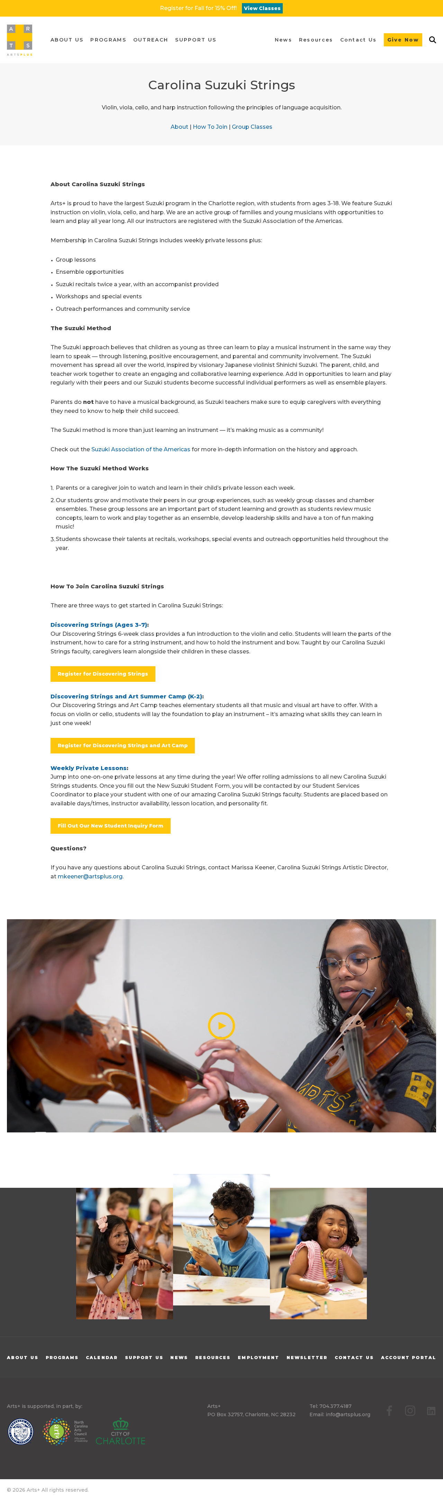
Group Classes (252, 127)
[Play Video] (221, 1025)
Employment (258, 1357)
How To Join (210, 127)
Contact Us (354, 1357)
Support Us (144, 1357)
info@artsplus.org (348, 1414)
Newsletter (307, 1357)
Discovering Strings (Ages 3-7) (99, 625)
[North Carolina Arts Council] (68, 1433)
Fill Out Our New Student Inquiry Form (110, 826)
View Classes (262, 8)
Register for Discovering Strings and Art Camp (123, 745)
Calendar (102, 1357)
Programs (62, 1357)
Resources (213, 1357)
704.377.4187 (335, 1406)
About (179, 127)
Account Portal (408, 1357)
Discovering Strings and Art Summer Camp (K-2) (126, 696)
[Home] (19, 40)
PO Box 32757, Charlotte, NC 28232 (251, 1414)
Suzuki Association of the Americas (140, 449)
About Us (22, 1357)
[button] (67, 40)
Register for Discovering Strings (103, 674)
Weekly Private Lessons (89, 768)
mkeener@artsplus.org (90, 876)
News (179, 1357)
